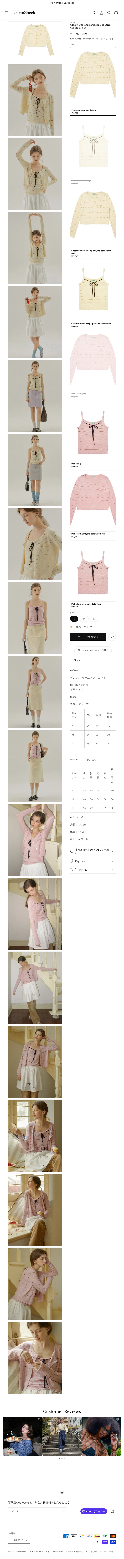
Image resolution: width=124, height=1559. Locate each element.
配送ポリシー (81, 1551)
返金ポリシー (35, 1551)
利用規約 (69, 1551)
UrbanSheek (21, 1551)
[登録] (62, 1511)
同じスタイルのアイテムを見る (93, 650)
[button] (6, 12)
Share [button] (77, 660)
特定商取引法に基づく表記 (101, 1551)
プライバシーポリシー (53, 1551)
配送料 (78, 38)
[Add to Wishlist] (112, 637)
